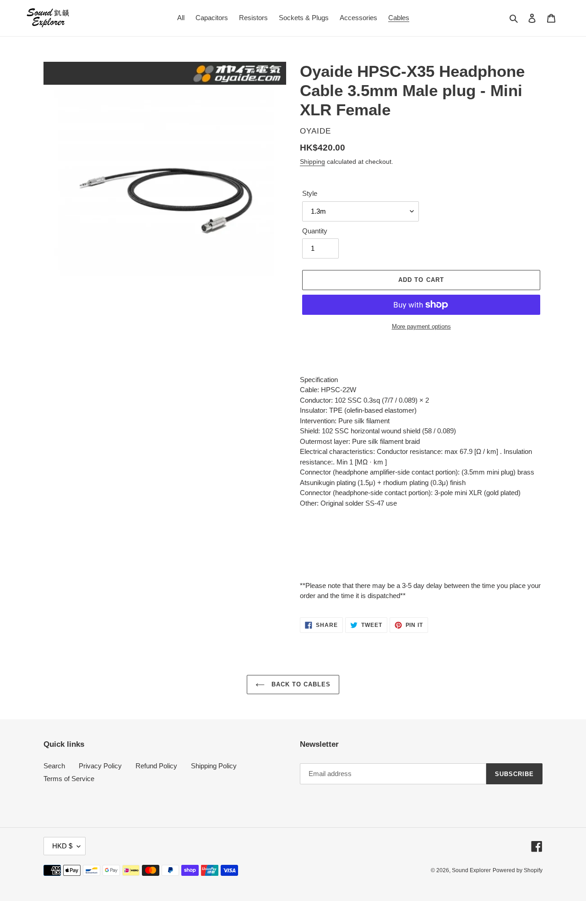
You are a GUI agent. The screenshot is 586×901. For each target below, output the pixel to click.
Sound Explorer (471, 870)
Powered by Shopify (518, 870)
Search (54, 766)
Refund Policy (156, 766)
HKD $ (62, 846)
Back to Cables (300, 684)
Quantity (314, 231)
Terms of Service (68, 778)
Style (309, 193)
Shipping (312, 161)
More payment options (421, 326)
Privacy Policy (100, 766)
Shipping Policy (214, 766)
